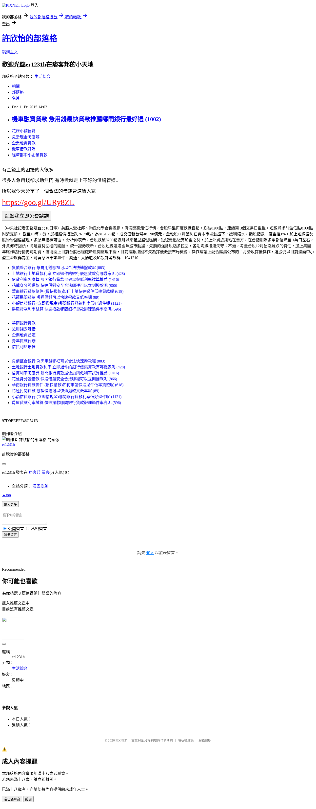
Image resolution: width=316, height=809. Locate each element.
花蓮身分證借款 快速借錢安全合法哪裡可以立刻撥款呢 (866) (64, 285)
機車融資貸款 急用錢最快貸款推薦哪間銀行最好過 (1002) (86, 119)
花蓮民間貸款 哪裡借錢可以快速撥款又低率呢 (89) (55, 297)
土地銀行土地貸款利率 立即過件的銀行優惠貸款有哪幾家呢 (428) (68, 273)
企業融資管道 (24, 335)
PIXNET (121, 740)
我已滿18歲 (12, 799)
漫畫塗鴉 (40, 486)
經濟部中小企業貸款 (29, 155)
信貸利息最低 (24, 347)
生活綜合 (42, 76)
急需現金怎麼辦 (26, 137)
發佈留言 (10, 535)
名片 (16, 98)
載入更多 (10, 504)
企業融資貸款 (24, 143)
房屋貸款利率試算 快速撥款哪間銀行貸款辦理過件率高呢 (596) (66, 309)
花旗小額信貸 (24, 131)
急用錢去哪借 (24, 329)
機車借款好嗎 (24, 149)
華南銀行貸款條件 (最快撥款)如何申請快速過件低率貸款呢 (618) (67, 291)
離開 (28, 799)
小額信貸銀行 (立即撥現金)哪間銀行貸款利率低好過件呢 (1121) (66, 303)
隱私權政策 (186, 740)
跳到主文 (10, 52)
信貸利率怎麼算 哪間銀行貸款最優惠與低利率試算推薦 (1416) (65, 279)
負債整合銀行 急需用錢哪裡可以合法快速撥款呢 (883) (58, 268)
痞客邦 (34, 472)
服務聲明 (204, 740)
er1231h (8, 444)
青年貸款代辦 (24, 341)
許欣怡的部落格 (29, 38)
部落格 (18, 92)
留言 (45, 472)
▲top (6, 495)
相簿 (16, 86)
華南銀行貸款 (24, 323)
